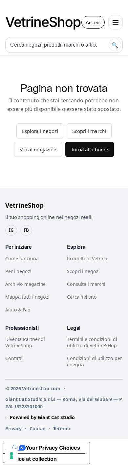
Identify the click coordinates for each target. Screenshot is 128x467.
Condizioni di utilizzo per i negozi (94, 361)
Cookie (37, 428)
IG (11, 230)
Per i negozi (18, 271)
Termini (61, 428)
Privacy (13, 428)
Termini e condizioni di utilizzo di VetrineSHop (92, 342)
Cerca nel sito (82, 297)
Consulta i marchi (86, 284)
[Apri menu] (115, 22)
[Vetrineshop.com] (46, 22)
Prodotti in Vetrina (87, 258)
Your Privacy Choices (53, 447)
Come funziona (22, 258)
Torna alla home (89, 149)
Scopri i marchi (89, 131)
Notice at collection (32, 459)
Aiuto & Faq (18, 310)
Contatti (14, 358)
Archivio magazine (25, 284)
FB (26, 230)
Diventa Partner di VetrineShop (25, 342)
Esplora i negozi (40, 131)
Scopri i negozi (83, 271)
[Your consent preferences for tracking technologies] (11, 455)
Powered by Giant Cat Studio (42, 417)
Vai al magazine (38, 149)
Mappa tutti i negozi (27, 297)
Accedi (93, 22)
